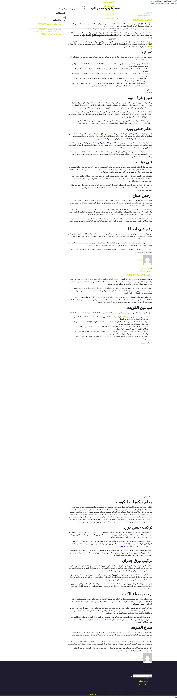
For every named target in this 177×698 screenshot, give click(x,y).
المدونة (150, 271)
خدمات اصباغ (142, 271)
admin (140, 260)
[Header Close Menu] (151, 51)
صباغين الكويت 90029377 (139, 275)
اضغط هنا (93, 694)
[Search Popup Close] (115, 32)
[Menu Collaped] (151, 48)
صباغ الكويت (125, 317)
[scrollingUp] (176, 697)
